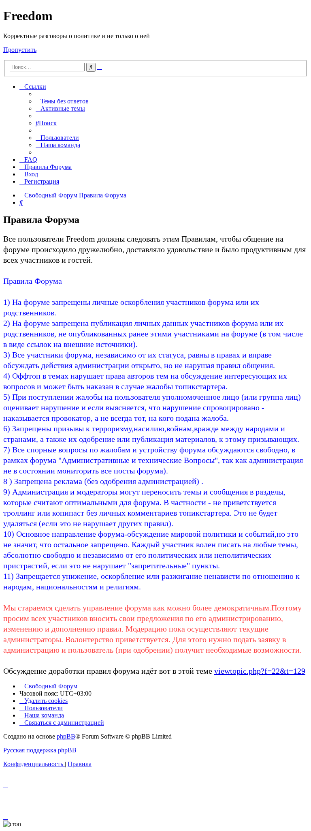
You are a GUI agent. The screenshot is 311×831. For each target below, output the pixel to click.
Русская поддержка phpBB (40, 750)
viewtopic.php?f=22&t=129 (259, 670)
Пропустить (19, 49)
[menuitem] (62, 101)
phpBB (66, 736)
